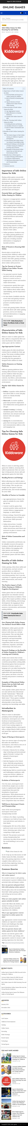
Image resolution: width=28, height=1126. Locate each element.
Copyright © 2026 (6, 1124)
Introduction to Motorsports (12, 155)
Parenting (4, 25)
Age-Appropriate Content (13, 111)
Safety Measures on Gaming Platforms (13, 114)
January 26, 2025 (16, 1061)
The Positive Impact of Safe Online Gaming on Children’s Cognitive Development (15, 136)
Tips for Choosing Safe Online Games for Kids (12, 121)
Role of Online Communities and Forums (15, 128)
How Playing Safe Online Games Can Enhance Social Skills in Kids (15, 141)
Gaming (3, 1025)
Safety (22, 942)
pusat (4, 32)
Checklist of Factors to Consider (14, 126)
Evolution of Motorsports (13, 158)
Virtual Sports (5, 1044)
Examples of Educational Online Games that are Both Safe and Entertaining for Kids (14, 151)
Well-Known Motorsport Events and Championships (14, 161)
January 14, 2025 (16, 1106)
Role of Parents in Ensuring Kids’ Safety (15, 99)
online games (14, 7)
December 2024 (5, 1007)
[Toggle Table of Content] (23, 88)
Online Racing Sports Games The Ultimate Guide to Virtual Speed (12, 993)
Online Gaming (11, 942)
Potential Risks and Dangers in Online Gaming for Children (14, 95)
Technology (4, 1041)
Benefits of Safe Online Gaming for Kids (14, 132)
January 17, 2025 (16, 1095)
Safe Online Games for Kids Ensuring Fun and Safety (19, 1080)
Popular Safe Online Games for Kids (14, 117)
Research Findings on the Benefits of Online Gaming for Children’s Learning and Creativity (15, 145)
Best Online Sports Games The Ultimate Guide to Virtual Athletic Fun (18, 1114)
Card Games (4, 1018)
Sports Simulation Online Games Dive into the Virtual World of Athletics (19, 1091)
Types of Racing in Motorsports (14, 156)
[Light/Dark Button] (21, 13)
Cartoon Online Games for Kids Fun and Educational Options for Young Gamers (19, 1069)
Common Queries (9, 166)
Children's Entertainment (8, 1021)
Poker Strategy (5, 1034)
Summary (7, 164)
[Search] (25, 13)
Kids (6, 942)
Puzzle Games (5, 1038)
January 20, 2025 (10, 32)
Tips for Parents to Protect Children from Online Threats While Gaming (14, 103)
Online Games (5, 1028)
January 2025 (5, 1004)
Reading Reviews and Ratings (14, 124)
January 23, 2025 (16, 1073)
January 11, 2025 (16, 1118)
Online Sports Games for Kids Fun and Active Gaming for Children (19, 1057)
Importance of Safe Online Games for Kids (14, 92)
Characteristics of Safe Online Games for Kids (13, 108)
